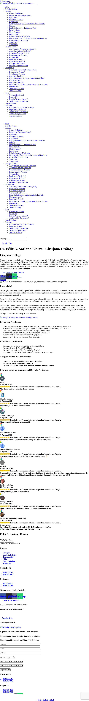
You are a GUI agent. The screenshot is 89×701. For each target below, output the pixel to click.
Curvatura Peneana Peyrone (19, 53)
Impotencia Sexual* (16, 82)
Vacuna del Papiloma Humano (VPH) (23, 70)
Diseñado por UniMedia (8, 622)
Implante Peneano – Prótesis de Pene (22, 28)
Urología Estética (11, 47)
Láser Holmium (10, 103)
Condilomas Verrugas (17, 74)
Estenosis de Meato (16, 20)
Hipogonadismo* (15, 80)
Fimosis (12, 26)
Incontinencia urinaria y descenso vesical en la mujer (28, 84)
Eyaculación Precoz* (17, 72)
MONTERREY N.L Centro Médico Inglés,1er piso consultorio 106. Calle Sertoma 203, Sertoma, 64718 (10, 541)
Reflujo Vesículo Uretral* (18, 99)
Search (2, 239)
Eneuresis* (13, 97)
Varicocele (13, 43)
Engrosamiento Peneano (18, 55)
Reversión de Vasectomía (18, 41)
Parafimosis (13, 34)
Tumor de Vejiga (15, 91)
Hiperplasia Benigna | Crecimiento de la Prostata (27, 24)
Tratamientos (9, 68)
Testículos (8, 105)
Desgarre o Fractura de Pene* (20, 15)
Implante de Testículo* (17, 59)
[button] (44, 120)
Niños (7, 93)
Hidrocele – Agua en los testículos (21, 107)
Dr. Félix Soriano (11, 9)
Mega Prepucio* (15, 32)
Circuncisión (14, 57)
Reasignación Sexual (17, 64)
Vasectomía (13, 45)
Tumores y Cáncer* (16, 89)
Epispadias (13, 17)
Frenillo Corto (14, 30)
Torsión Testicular (15, 116)
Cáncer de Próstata (16, 13)
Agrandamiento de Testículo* (20, 51)
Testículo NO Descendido (18, 112)
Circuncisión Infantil (16, 95)
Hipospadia (13, 22)
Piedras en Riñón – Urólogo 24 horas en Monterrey (28, 38)
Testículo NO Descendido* (19, 101)
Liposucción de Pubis (17, 61)
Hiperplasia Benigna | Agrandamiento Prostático (26, 78)
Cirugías (8, 11)
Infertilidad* (13, 87)
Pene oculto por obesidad (18, 66)
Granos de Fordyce (16, 76)
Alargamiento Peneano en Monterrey (22, 49)
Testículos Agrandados (17, 114)
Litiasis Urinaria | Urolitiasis (19, 36)
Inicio (7, 124)
